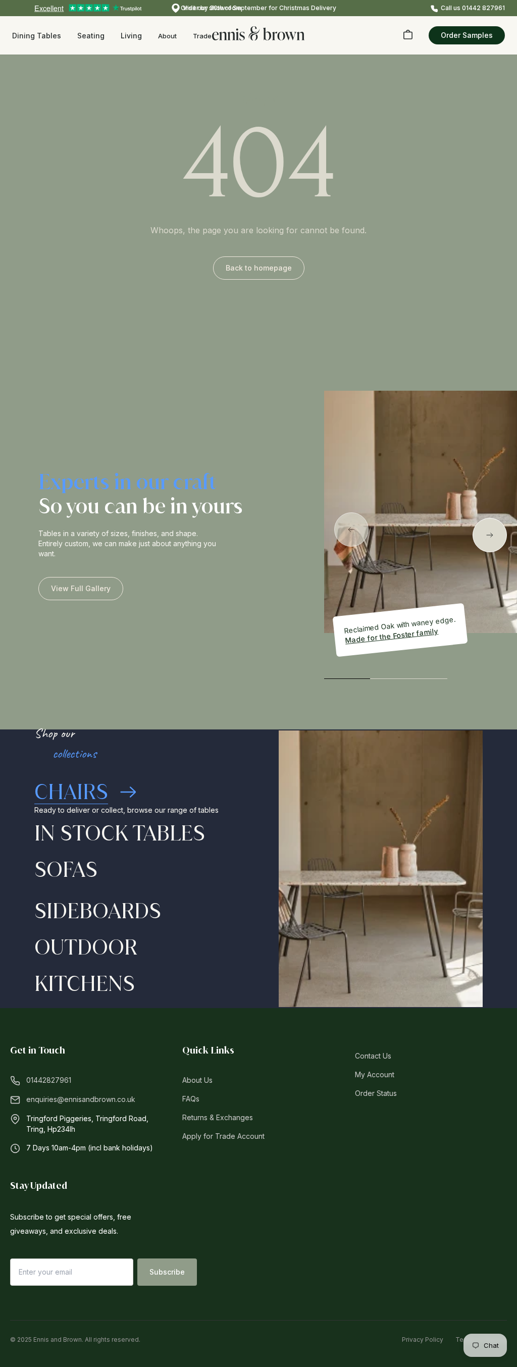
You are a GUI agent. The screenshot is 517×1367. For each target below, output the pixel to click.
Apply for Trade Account (223, 1136)
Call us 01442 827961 (473, 8)
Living (131, 35)
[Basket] (407, 34)
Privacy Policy (422, 1339)
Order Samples (467, 35)
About (167, 36)
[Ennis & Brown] (258, 33)
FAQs (190, 1098)
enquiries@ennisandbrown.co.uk (80, 1099)
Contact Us (373, 1055)
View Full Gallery (81, 588)
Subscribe (167, 1272)
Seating (91, 35)
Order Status (376, 1093)
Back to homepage (259, 268)
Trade (202, 36)
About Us (197, 1080)
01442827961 (48, 1080)
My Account (374, 1074)
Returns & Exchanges (217, 1117)
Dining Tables (36, 35)
